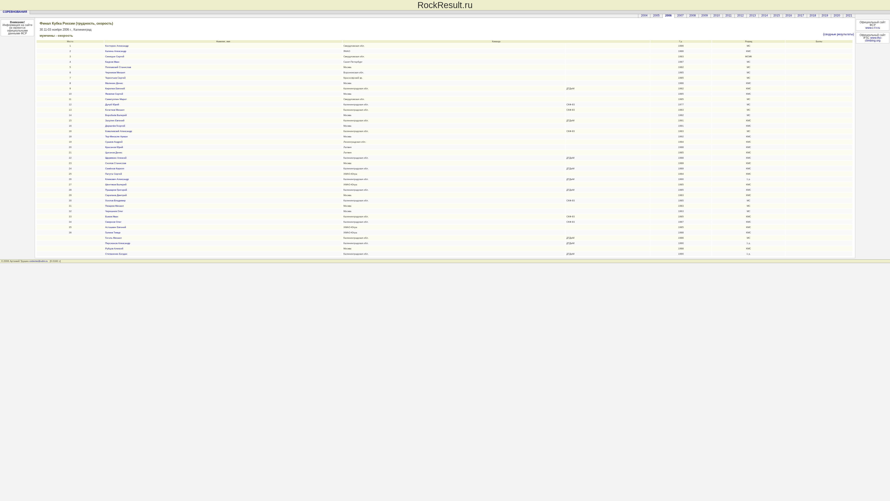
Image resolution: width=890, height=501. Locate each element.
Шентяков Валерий (116, 184)
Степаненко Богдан (116, 254)
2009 (704, 15)
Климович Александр (117, 179)
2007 (680, 15)
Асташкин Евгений (115, 227)
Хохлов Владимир (115, 200)
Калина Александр (115, 51)
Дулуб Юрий (112, 104)
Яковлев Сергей (114, 94)
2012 (740, 15)
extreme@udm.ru (38, 261)
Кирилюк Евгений (115, 88)
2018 (813, 15)
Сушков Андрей (114, 142)
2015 (776, 15)
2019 (825, 15)
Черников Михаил (115, 72)
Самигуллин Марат (116, 99)
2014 (764, 15)
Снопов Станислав (115, 163)
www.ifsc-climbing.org (873, 39)
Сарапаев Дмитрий (116, 195)
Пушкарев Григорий (116, 190)
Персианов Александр (117, 243)
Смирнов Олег (113, 222)
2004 (644, 15)
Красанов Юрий (114, 147)
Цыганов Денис (113, 152)
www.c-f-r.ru (872, 27)
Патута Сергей (113, 174)
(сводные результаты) (838, 34)
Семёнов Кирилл (114, 168)
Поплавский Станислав (118, 67)
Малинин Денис (114, 83)
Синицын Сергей (114, 56)
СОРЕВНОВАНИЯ (15, 11)
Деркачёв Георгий (115, 126)
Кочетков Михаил (114, 110)
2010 (716, 15)
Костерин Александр (117, 46)
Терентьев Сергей (115, 78)
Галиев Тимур (113, 232)
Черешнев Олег (114, 211)
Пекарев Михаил (114, 206)
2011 (728, 15)
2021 (849, 15)
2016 (788, 15)
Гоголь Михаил (113, 238)
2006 (668, 15)
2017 (801, 15)
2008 (692, 15)
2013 (752, 15)
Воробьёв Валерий (116, 115)
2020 (837, 15)
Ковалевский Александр (118, 131)
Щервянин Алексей (116, 158)
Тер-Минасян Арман (116, 136)
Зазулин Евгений (114, 120)
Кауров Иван (112, 62)
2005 (656, 15)
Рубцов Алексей (114, 248)
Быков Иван (111, 216)
